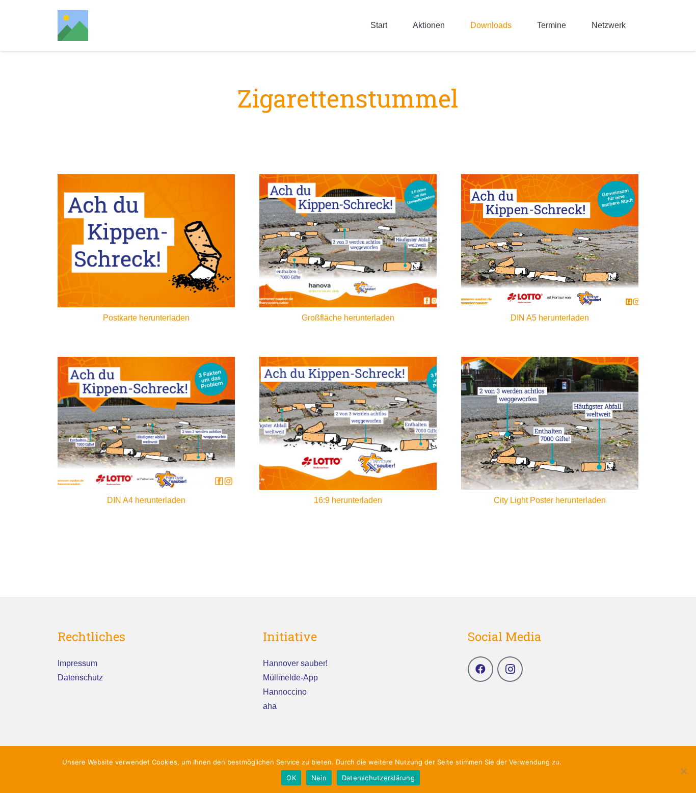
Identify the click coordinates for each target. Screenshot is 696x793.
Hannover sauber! (295, 663)
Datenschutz (80, 677)
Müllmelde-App (290, 677)
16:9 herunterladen (348, 500)
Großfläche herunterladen (348, 317)
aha (270, 706)
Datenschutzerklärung (599, 762)
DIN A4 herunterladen (146, 500)
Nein (319, 778)
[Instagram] (510, 669)
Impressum (77, 663)
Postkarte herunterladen (146, 317)
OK (291, 778)
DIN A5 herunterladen (550, 317)
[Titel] (73, 25)
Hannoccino (285, 692)
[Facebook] (480, 669)
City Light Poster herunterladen (550, 500)
